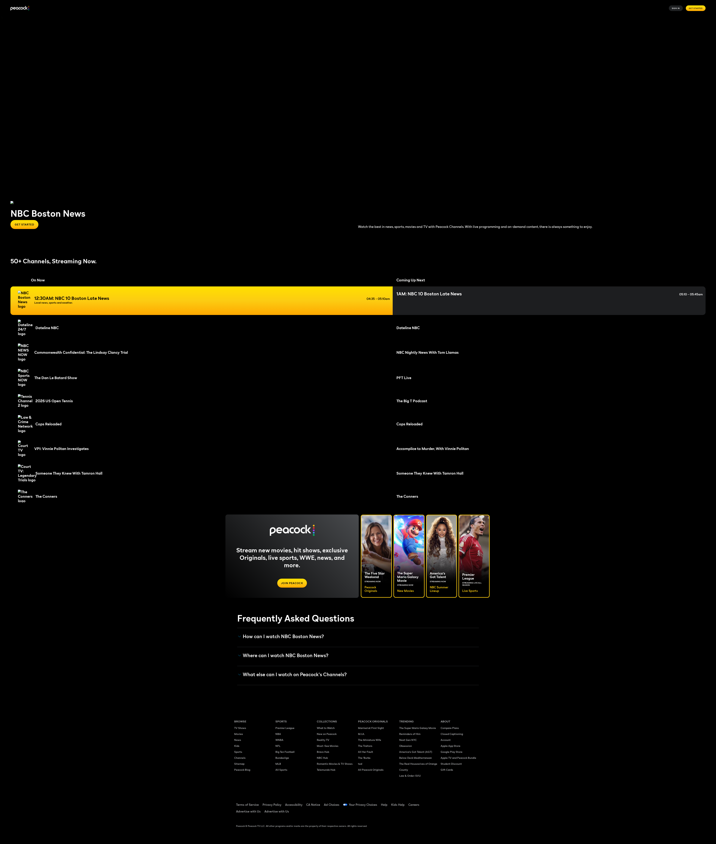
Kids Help (398, 805)
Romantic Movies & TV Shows (335, 763)
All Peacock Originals (371, 769)
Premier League (284, 728)
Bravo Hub (323, 751)
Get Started (696, 8)
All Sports (281, 769)
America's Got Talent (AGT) (415, 751)
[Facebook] (446, 802)
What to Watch (326, 728)
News (237, 739)
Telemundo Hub (326, 769)
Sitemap (239, 763)
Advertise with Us (248, 811)
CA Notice (313, 805)
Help (384, 805)
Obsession (405, 745)
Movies (238, 733)
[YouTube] (465, 802)
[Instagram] (475, 802)
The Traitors (365, 745)
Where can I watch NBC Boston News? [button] (286, 655)
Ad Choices (331, 805)
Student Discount (451, 763)
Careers (413, 805)
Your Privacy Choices (363, 804)
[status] (358, 300)
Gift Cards (447, 769)
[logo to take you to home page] (19, 8)
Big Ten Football (285, 751)
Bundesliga (282, 757)
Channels (240, 757)
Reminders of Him (409, 733)
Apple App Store (450, 745)
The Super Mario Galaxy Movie (417, 728)
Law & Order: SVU (410, 775)
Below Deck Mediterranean (415, 757)
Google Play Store (451, 751)
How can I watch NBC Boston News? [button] (283, 636)
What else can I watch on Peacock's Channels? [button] (295, 674)
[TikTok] (455, 802)
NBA (278, 733)
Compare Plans (450, 728)
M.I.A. (361, 733)
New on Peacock (327, 733)
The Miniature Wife (369, 739)
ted (360, 763)
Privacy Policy (272, 805)
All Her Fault (365, 751)
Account (446, 739)
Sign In (676, 8)
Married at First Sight (371, 728)
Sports (238, 751)
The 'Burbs (364, 757)
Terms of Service (247, 805)
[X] (446, 813)
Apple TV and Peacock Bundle (458, 757)
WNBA (279, 739)
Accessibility (293, 805)
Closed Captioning (452, 733)
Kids (236, 745)
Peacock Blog (242, 769)
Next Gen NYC (408, 739)
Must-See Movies (327, 745)
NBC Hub (322, 757)
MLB (278, 763)
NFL (277, 745)
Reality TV (323, 739)
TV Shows (240, 728)
